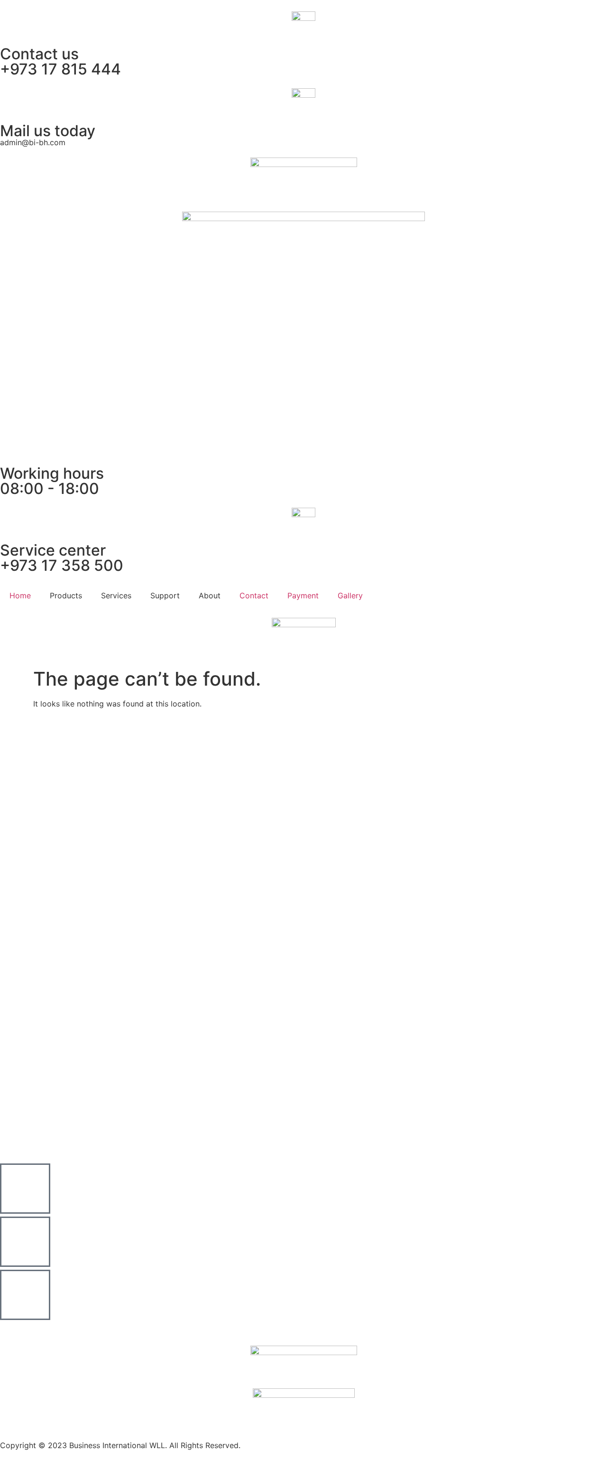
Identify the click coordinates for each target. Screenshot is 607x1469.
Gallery (350, 595)
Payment (303, 595)
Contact (253, 595)
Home (20, 595)
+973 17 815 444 (60, 69)
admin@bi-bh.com (32, 142)
